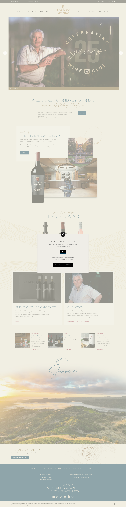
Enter (63, 251)
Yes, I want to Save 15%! (63, 265)
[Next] (121, 53)
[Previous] (5, 53)
